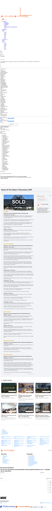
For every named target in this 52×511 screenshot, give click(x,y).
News (4, 458)
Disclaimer (5, 462)
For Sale (5, 25)
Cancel (2, 178)
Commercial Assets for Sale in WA (6, 438)
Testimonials (5, 461)
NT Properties (31, 464)
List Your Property (32, 456)
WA (5, 35)
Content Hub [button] (4, 29)
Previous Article (7, 374)
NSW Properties (31, 459)
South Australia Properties (33, 462)
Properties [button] (4, 21)
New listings (6, 24)
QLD (5, 34)
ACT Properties (31, 460)
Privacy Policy (5, 459)
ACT (5, 33)
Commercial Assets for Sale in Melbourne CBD (6, 440)
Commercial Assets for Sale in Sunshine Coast (19, 444)
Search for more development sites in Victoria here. (16, 213)
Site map (30, 465)
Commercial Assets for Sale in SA (45, 436)
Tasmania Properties (32, 463)
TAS (5, 37)
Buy (1, 56)
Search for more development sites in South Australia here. (18, 356)
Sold (3, 56)
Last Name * (42, 472)
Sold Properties (31, 457)
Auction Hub (6, 23)
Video (2, 186)
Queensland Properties (32, 461)
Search (3, 429)
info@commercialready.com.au (47, 502)
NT (5, 38)
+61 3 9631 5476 (4, 502)
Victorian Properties (32, 458)
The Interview (25, 186)
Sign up (3, 41)
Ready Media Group (3, 505)
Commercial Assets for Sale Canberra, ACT (31, 446)
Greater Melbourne (4, 445)
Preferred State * (49, 478)
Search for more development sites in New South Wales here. (18, 245)
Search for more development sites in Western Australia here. (18, 342)
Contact (3, 30)
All (1, 69)
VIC (5, 42)
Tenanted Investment (3, 114)
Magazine (11, 186)
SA (5, 36)
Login (3, 39)
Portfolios (6, 22)
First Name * (2, 472)
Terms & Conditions (6, 460)
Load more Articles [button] (26, 424)
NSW (5, 32)
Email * (1, 478)
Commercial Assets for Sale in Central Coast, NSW (44, 442)
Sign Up (6, 39)
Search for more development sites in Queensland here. (17, 313)
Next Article (30, 374)
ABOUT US (5, 456)
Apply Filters (6, 178)
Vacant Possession (3, 115)
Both (1, 113)
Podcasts (6, 186)
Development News (41, 199)
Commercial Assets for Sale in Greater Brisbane (31, 442)
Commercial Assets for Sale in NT (19, 438)
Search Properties (31, 455)
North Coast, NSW (30, 443)
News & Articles (18, 186)
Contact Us (5, 455)
